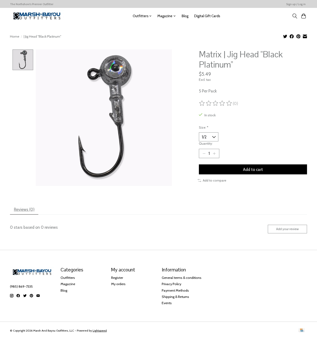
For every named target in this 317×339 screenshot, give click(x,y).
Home (14, 36)
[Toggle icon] (294, 16)
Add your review (287, 229)
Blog (184, 16)
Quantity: (206, 143)
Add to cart (253, 169)
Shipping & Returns (175, 297)
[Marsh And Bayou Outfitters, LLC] (37, 16)
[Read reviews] (216, 103)
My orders (118, 284)
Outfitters (68, 278)
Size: (203, 127)
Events (167, 303)
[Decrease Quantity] (204, 153)
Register (117, 278)
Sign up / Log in (296, 4)
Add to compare (214, 180)
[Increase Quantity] (214, 153)
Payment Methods (175, 290)
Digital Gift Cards (207, 16)
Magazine (68, 284)
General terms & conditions (181, 278)
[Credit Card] (301, 330)
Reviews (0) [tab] (24, 209)
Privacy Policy (171, 284)
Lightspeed (100, 330)
